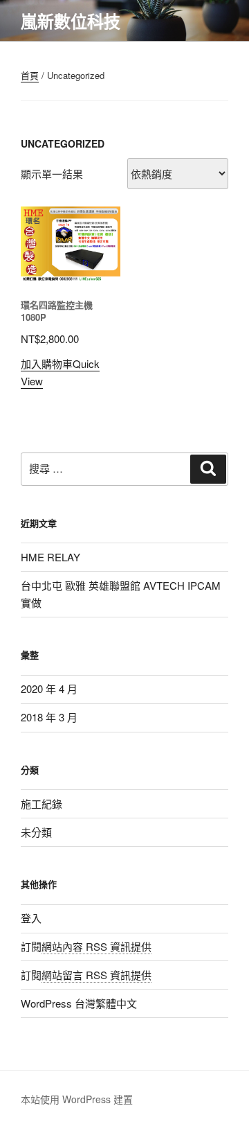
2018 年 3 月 (49, 717)
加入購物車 (47, 363)
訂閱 (86, 946)
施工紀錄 (41, 803)
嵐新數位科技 (70, 21)
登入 (31, 918)
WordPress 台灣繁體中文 (79, 1003)
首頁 (30, 75)
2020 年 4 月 (49, 688)
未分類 (36, 832)
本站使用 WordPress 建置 (77, 1099)
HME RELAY (50, 557)
